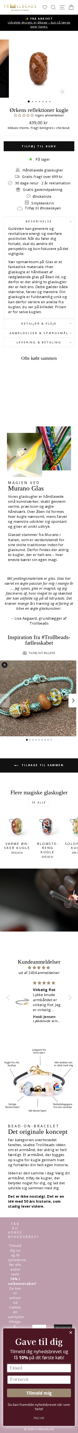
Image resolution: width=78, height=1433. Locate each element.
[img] (39, 967)
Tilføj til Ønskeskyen (43, 208)
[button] (24, 115)
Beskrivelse (39, 221)
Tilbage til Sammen (42, 765)
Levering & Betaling (39, 342)
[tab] (27, 740)
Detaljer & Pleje (39, 323)
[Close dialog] (71, 1332)
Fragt (35, 128)
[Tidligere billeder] (5, 700)
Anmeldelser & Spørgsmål (39, 333)
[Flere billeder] (73, 700)
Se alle (39, 802)
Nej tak (39, 1418)
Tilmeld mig (38, 1393)
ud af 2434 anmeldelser (39, 972)
